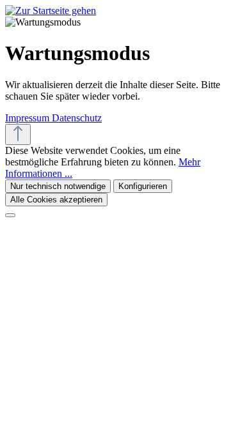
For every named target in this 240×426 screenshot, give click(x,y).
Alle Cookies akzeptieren (56, 199)
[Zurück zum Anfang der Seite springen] (18, 134)
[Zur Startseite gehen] (50, 10)
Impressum (28, 117)
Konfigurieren (142, 186)
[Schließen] (10, 215)
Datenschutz (77, 117)
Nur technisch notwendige (58, 186)
